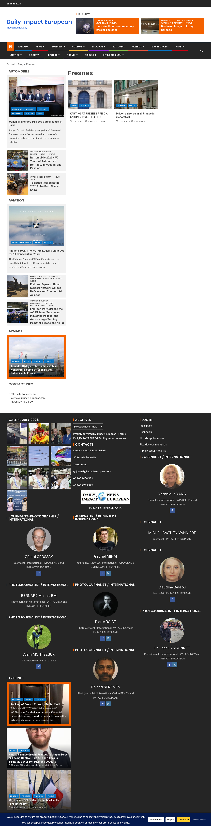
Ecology (97, 46)
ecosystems (36, 279)
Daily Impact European (39, 22)
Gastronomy (160, 46)
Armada (23, 46)
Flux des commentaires (153, 444)
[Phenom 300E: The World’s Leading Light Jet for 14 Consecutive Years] (36, 226)
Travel (71, 55)
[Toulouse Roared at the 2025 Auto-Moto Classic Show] (17, 184)
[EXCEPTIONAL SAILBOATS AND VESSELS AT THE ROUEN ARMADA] (36, 357)
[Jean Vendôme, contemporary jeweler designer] (85, 26)
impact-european (106, 433)
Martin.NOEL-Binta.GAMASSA (43, 708)
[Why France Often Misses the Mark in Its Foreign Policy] (39, 790)
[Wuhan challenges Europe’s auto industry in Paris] (36, 97)
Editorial (119, 46)
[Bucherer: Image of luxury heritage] (150, 26)
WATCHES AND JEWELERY (106, 23)
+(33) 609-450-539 (22, 401)
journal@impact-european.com (28, 397)
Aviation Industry (21, 242)
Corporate (49, 303)
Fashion (137, 46)
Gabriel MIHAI (140, 121)
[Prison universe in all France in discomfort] (136, 94)
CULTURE (77, 46)
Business (57, 46)
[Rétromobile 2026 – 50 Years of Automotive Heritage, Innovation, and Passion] (17, 160)
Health (180, 46)
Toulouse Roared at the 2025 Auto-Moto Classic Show (45, 186)
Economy (166, 21)
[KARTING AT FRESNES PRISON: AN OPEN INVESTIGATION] (90, 94)
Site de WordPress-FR (153, 451)
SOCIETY (34, 55)
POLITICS (26, 796)
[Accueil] (10, 46)
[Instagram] (108, 573)
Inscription (146, 425)
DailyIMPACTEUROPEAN (88, 438)
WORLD (189, 23)
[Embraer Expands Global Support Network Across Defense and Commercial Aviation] (17, 286)
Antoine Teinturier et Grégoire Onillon (45, 765)
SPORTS (53, 55)
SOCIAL (132, 105)
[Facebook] (38, 573)
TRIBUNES (90, 55)
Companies (35, 303)
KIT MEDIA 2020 (112, 55)
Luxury (99, 21)
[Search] (201, 51)
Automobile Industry (23, 109)
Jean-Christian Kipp (37, 807)
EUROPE (177, 21)
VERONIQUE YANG (96, 121)
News (108, 21)
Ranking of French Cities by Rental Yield (35, 704)
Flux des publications (152, 438)
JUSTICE (14, 55)
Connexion (146, 432)
